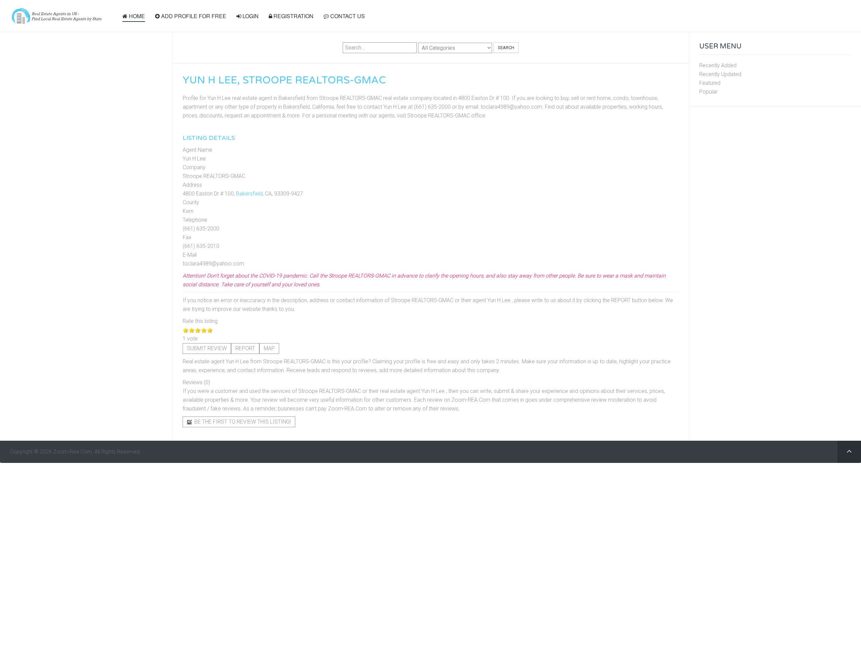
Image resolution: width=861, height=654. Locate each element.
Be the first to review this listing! (242, 422)
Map (269, 348)
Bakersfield (249, 193)
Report (245, 348)
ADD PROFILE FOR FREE (193, 16)
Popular (708, 91)
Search (506, 47)
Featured (709, 83)
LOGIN (250, 16)
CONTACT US (347, 16)
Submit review (207, 348)
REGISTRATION (292, 16)
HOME (136, 16)
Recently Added (718, 65)
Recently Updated (720, 74)
